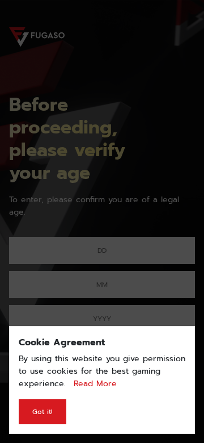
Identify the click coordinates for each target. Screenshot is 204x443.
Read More (95, 384)
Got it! (42, 412)
